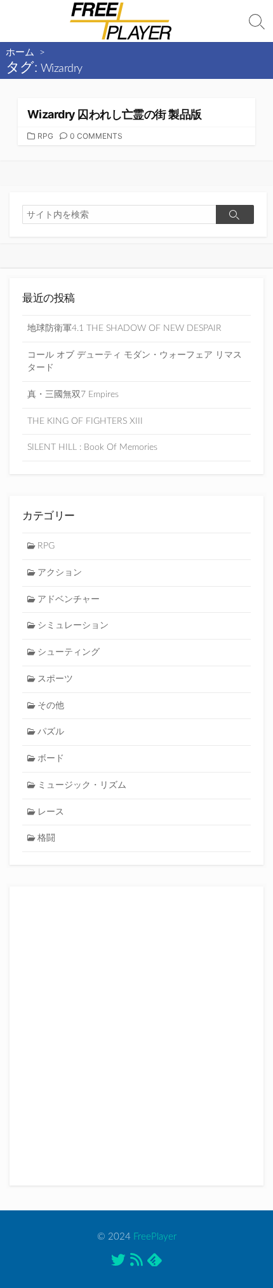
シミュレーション (73, 625)
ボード (50, 758)
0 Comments (96, 136)
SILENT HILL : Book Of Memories (92, 447)
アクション (59, 572)
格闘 (46, 838)
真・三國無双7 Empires (73, 394)
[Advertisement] (136, 1036)
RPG (45, 136)
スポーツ (55, 679)
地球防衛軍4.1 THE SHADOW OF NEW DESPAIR (124, 328)
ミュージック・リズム (81, 785)
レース (50, 812)
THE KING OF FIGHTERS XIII (85, 421)
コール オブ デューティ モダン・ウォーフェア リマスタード (134, 362)
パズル (50, 731)
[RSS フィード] (136, 1262)
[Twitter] (118, 1262)
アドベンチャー (68, 599)
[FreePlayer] (121, 21)
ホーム (20, 52)
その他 (50, 705)
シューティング (68, 652)
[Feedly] (154, 1261)
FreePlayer (154, 1237)
